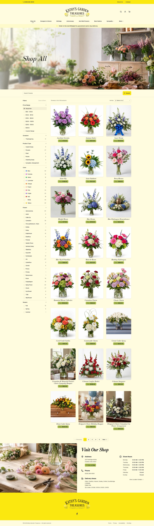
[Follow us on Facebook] (77, 514)
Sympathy (110, 21)
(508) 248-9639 (29, 2)
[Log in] (125, 11)
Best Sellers (98, 21)
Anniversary (70, 21)
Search (128, 93)
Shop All (32, 21)
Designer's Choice (46, 21)
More (120, 21)
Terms (109, 523)
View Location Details (135, 479)
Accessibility (122, 523)
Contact (128, 2)
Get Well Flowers (84, 21)
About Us (120, 2)
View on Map (91, 465)
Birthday (59, 21)
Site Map (129, 523)
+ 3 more (87, 483)
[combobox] (122, 100)
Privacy (115, 523)
